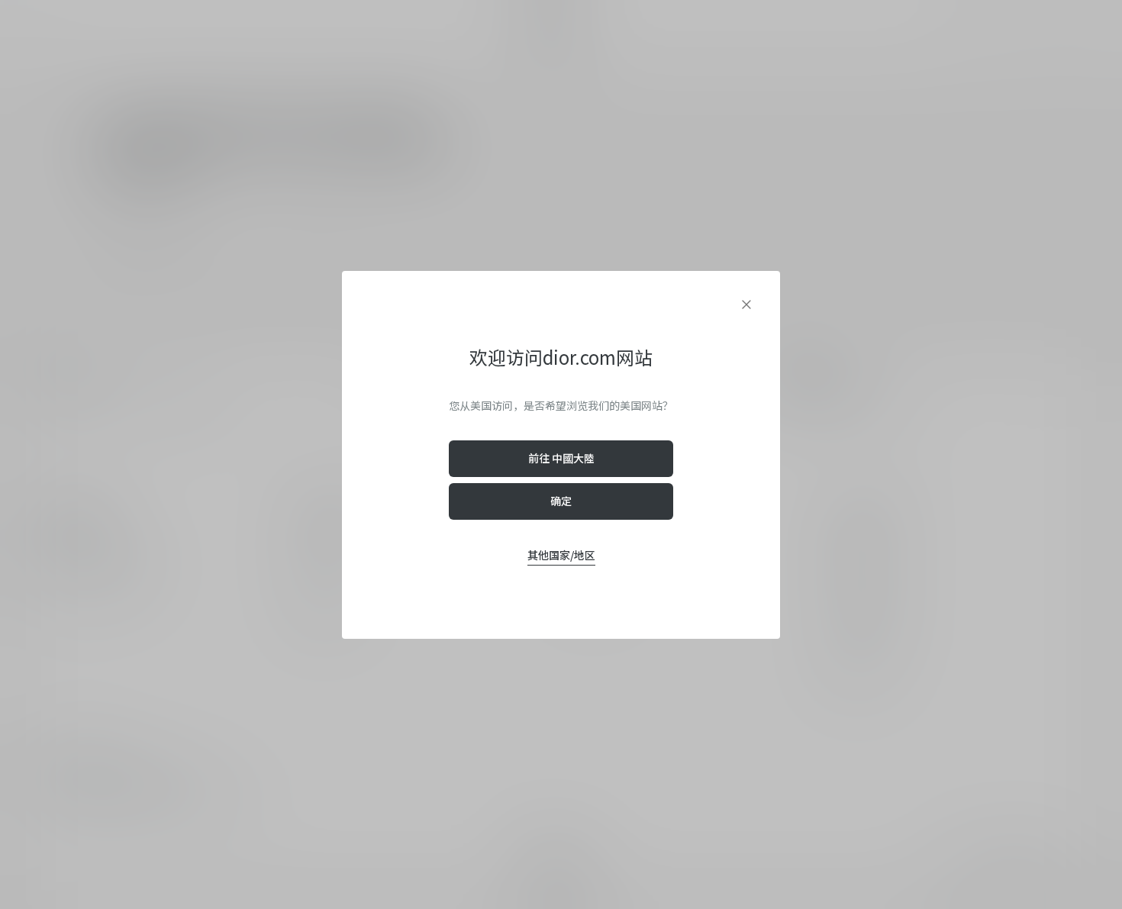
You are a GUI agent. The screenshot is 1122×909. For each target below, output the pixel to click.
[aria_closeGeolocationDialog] (746, 304)
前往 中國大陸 (561, 458)
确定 (561, 500)
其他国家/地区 (561, 554)
